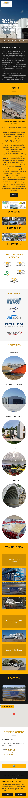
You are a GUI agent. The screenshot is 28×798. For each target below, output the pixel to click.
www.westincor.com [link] (7, 754)
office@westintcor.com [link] (12, 753)
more (14, 194)
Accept (20, 794)
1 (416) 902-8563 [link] (10, 751)
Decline (7, 794)
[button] (8, 40)
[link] (6, 4)
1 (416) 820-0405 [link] (10, 749)
